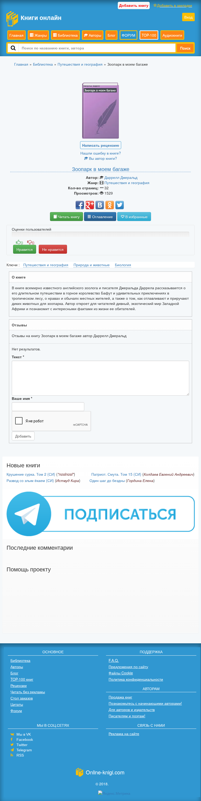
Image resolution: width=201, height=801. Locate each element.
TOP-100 (149, 35)
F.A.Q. (114, 660)
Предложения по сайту (128, 666)
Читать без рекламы (27, 691)
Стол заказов (21, 698)
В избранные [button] (136, 216)
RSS (20, 755)
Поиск (185, 47)
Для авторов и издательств (132, 709)
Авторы (94, 35)
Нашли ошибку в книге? (100, 153)
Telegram (24, 750)
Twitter (21, 745)
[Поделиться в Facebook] (80, 205)
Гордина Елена (140, 480)
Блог (111, 35)
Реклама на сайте (124, 733)
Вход (188, 17)
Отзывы (19, 324)
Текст (18, 356)
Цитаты (16, 704)
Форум (16, 710)
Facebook (24, 739)
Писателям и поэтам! (127, 715)
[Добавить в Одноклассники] (109, 205)
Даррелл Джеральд (120, 177)
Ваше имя (22, 398)
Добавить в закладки (174, 5)
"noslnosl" (66, 474)
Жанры (40, 35)
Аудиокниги (172, 35)
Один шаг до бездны (107, 480)
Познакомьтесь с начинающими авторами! (145, 703)
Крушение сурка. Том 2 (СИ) (31, 474)
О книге (19, 277)
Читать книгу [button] (68, 216)
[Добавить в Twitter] (119, 205)
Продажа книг (120, 697)
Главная (16, 35)
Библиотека (67, 35)
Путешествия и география (126, 182)
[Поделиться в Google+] (90, 205)
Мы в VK (23, 734)
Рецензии (18, 685)
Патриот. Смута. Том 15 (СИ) (116, 474)
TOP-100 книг (21, 679)
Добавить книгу (133, 5)
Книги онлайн (41, 17)
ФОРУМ (128, 35)
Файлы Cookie (121, 672)
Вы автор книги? (102, 158)
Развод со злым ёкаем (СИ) (30, 480)
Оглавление (102, 216)
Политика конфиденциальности (136, 679)
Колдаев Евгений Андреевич (168, 474)
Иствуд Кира (67, 480)
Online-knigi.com (105, 772)
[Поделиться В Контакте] (100, 205)
